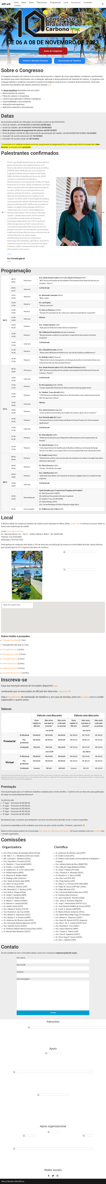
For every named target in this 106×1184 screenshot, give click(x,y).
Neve (4, 1181)
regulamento (14, 697)
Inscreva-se (76, 2)
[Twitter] (53, 1175)
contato (85, 697)
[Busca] (102, 4)
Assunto (20, 972)
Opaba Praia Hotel (10, 668)
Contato (17, 5)
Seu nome (21, 958)
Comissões (87, 2)
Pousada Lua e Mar (11, 654)
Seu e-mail (21, 965)
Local (66, 2)
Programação (55, 2)
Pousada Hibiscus (10, 659)
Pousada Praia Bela (11, 640)
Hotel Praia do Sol (10, 663)
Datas (31, 2)
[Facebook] (48, 1175)
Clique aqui (75, 523)
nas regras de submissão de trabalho (54, 831)
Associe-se (64, 691)
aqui (49, 85)
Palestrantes (42, 2)
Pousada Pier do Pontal (12, 673)
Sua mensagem (23, 979)
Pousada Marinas (10, 649)
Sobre (23, 2)
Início (16, 2)
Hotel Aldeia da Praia (14, 531)
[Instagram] (57, 1175)
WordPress (19, 1181)
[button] (3, 212)
